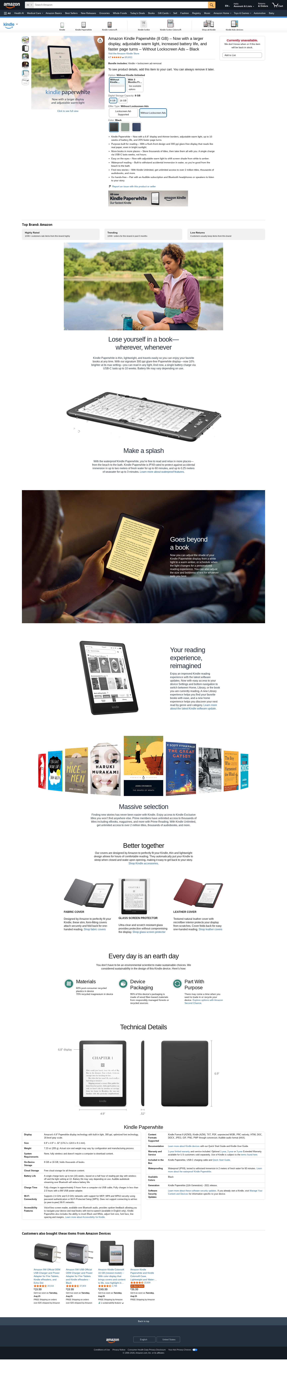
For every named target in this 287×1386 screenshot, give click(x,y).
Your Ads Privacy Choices (179, 1350)
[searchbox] (121, 5)
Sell (175, 13)
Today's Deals (137, 13)
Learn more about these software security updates (192, 1190)
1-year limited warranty (179, 1151)
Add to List (230, 55)
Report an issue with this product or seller (134, 186)
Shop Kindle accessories (143, 863)
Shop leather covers (210, 929)
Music (207, 13)
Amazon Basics (54, 13)
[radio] (25, 40)
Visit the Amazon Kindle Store (123, 53)
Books (151, 13)
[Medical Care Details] (42, 13)
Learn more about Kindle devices (184, 1146)
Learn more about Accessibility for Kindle (85, 1217)
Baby (271, 13)
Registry (196, 13)
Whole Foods (120, 13)
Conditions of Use (102, 1350)
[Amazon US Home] (112, 1340)
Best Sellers (71, 13)
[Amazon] (12, 5)
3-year (239, 1151)
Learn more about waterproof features (162, 471)
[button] (7, 13)
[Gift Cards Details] (170, 13)
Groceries (104, 13)
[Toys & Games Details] (250, 13)
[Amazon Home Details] (230, 13)
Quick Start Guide (221, 1160)
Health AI (19, 13)
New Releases (88, 13)
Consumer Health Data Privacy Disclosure (147, 1350)
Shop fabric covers (95, 929)
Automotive (260, 13)
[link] (47, 1276)
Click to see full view (67, 111)
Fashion (184, 13)
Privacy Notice (118, 1350)
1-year (223, 1151)
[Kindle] (12, 25)
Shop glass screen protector (149, 932)
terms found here (249, 1154)
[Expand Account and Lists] (253, 6)
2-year (230, 1151)
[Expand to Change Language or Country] (229, 6)
